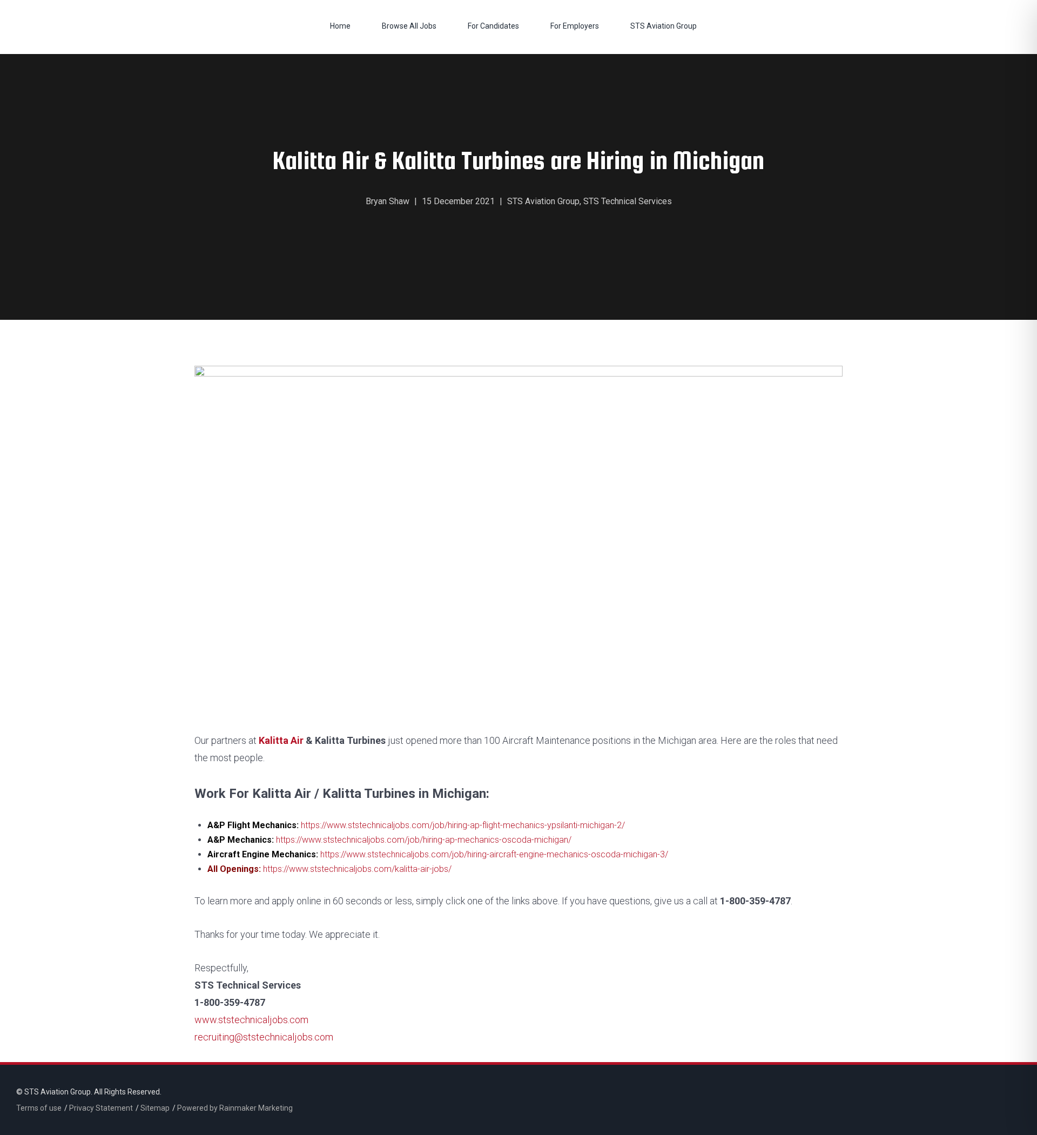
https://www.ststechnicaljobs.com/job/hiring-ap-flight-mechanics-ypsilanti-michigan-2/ (463, 825)
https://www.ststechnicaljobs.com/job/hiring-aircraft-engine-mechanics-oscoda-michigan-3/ (494, 854)
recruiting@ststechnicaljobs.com (263, 1037)
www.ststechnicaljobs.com (251, 1019)
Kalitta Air (281, 740)
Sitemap (155, 1108)
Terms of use (39, 1108)
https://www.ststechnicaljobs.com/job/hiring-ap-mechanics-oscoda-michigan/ (423, 840)
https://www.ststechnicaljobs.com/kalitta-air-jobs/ (357, 869)
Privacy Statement (101, 1108)
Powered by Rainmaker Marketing (235, 1108)
